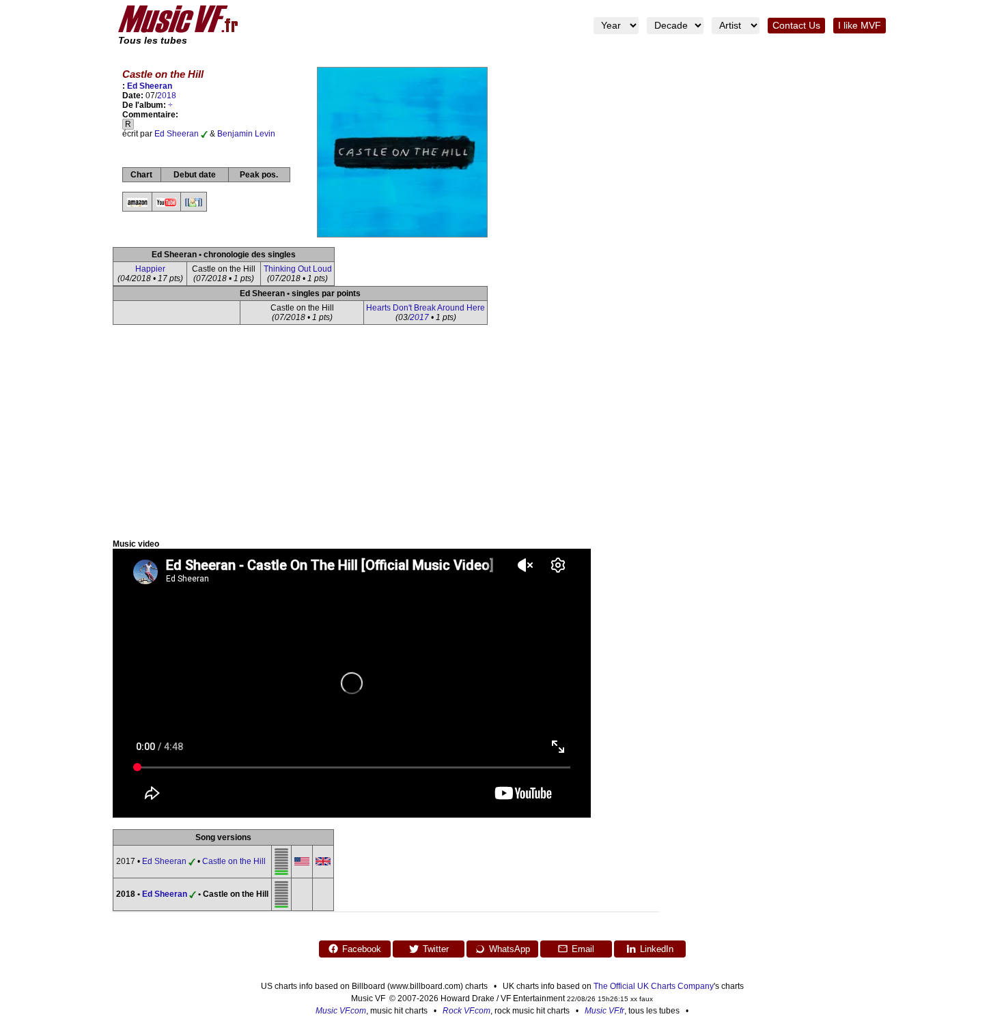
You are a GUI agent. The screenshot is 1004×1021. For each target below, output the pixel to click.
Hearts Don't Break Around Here (425, 308)
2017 (419, 317)
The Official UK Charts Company (654, 986)
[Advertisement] (502, 436)
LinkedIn (656, 949)
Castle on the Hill (234, 861)
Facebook (361, 949)
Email (583, 949)
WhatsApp (509, 949)
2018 (166, 95)
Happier (150, 269)
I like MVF (859, 25)
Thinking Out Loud (298, 269)
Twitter (436, 949)
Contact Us (796, 25)
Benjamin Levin (246, 134)
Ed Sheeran (149, 86)
